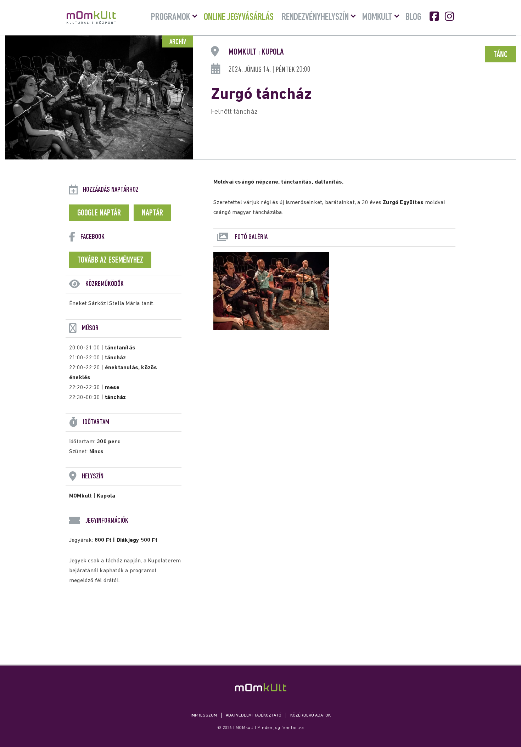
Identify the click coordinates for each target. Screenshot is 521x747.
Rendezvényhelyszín (315, 17)
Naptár (152, 213)
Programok (170, 17)
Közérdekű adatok (310, 715)
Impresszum (204, 715)
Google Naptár (99, 213)
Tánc (500, 55)
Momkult (377, 17)
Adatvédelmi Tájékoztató (253, 715)
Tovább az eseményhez (110, 260)
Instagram (450, 16)
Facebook (435, 16)
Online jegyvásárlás (239, 17)
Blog (413, 17)
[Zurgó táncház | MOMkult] (260, 687)
